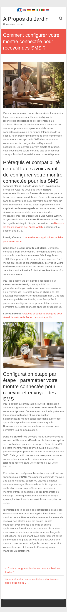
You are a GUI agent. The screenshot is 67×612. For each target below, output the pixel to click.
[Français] (19, 10)
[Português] (43, 10)
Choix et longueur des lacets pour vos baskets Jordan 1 (32, 570)
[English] (24, 10)
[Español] (29, 10)
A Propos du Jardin (26, 19)
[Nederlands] (47, 10)
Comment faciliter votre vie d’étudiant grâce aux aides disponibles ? (32, 581)
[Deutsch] (33, 10)
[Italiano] (38, 10)
